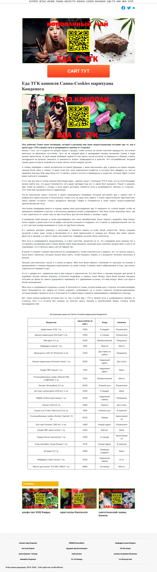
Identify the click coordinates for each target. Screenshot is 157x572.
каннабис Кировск (28, 559)
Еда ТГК (111, 1)
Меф (124, 1)
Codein (90, 1)
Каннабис (100, 1)
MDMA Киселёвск (76, 543)
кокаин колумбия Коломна (125, 554)
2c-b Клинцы (76, 559)
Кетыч (42, 1)
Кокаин (81, 1)
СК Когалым (125, 548)
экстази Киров (28, 548)
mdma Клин (77, 554)
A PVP (130, 1)
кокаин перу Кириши (28, 543)
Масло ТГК (70, 1)
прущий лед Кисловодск (76, 548)
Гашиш (59, 1)
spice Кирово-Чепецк (28, 554)
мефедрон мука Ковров (125, 543)
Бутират (33, 1)
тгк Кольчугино (125, 559)
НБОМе (51, 1)
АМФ (118, 1)
